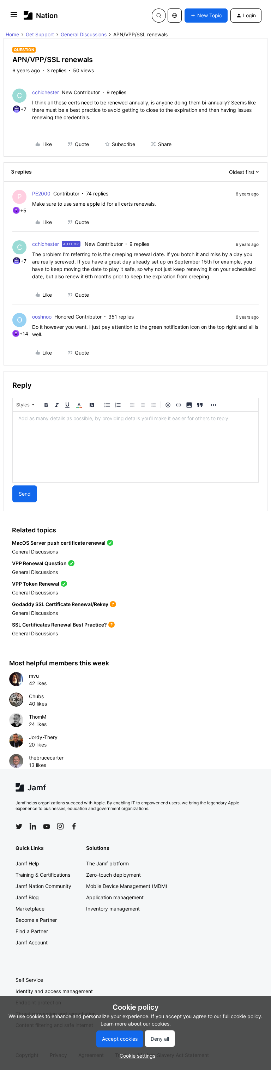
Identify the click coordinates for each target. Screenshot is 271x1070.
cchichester (45, 92)
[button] (14, 17)
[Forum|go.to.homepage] (41, 15)
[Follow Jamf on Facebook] (74, 826)
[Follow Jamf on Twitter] (19, 826)
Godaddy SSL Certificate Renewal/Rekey (60, 604)
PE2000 (41, 194)
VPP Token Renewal (35, 584)
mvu (34, 676)
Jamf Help (27, 863)
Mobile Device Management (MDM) (126, 886)
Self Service (29, 980)
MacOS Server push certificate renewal (59, 543)
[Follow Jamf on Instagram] (60, 826)
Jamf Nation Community (43, 886)
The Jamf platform (107, 863)
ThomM (37, 717)
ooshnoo (42, 317)
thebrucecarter (46, 758)
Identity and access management (54, 991)
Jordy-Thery (43, 737)
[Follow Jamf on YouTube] (46, 826)
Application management (115, 897)
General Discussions (84, 34)
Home (12, 34)
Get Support (40, 34)
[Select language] (175, 15)
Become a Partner (36, 920)
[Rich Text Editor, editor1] (135, 447)
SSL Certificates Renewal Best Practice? (59, 625)
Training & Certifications (43, 875)
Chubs (36, 696)
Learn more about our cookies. (136, 1024)
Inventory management (113, 909)
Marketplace (30, 909)
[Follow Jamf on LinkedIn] (32, 826)
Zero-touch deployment (113, 875)
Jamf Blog (27, 897)
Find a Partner (32, 931)
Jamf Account (32, 942)
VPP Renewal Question (39, 563)
